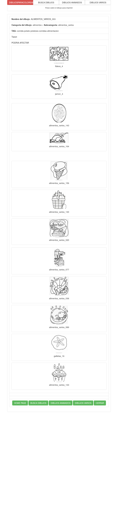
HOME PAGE (20, 403)
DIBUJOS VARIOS (98, 2)
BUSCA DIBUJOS (46, 2)
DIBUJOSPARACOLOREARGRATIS (21, 2)
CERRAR (100, 403)
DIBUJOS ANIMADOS (72, 2)
